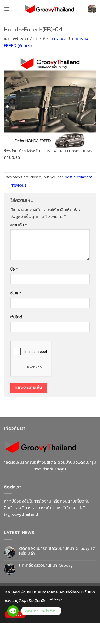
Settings (55, 599)
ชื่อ (14, 269)
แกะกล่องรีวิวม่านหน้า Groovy (46, 565)
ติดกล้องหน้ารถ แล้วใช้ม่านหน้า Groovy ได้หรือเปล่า (57, 551)
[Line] (13, 611)
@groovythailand (21, 514)
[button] (7, 9)
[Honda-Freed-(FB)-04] (50, 101)
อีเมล (15, 293)
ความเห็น (18, 225)
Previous (15, 185)
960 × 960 (57, 39)
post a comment (78, 176)
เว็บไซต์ (16, 317)
